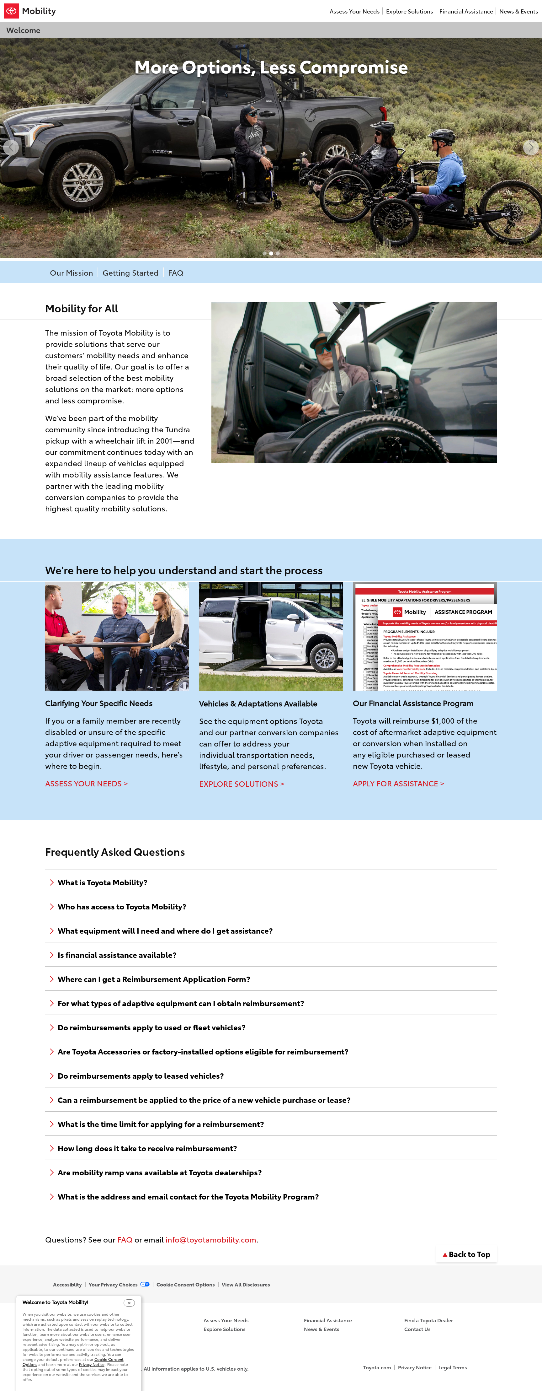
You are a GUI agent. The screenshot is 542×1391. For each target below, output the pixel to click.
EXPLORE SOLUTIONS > (241, 783)
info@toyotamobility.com (211, 1239)
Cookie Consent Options (186, 1284)
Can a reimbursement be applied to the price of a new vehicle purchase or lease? (204, 1099)
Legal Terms (452, 1367)
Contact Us (417, 1328)
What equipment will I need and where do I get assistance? (165, 930)
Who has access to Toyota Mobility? (122, 906)
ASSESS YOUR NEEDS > (86, 783)
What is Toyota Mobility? (102, 881)
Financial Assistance (466, 11)
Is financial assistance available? (117, 954)
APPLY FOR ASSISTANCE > (398, 783)
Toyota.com (377, 1367)
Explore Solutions (409, 11)
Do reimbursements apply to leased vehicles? (141, 1075)
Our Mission (71, 272)
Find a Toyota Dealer (428, 1320)
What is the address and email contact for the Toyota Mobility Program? (188, 1196)
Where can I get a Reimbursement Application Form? (154, 978)
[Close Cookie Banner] (129, 1302)
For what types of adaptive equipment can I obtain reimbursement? (181, 1002)
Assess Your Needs (355, 11)
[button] (11, 147)
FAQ (175, 272)
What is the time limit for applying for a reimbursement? (161, 1123)
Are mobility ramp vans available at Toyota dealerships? (160, 1172)
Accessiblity (67, 1284)
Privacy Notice (415, 1367)
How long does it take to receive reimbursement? (147, 1147)
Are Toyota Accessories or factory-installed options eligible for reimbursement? (203, 1051)
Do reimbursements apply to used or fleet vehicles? (151, 1027)
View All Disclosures (246, 1284)
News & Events (518, 11)
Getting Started (131, 272)
